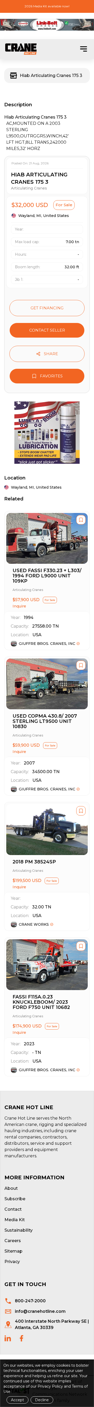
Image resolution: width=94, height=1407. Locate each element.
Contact (13, 1209)
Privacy (12, 1261)
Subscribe (14, 1198)
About (11, 1188)
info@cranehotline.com (40, 1311)
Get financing (47, 307)
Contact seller (47, 330)
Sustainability (18, 1230)
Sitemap (13, 1251)
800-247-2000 (30, 1300)
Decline (42, 1400)
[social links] (7, 1338)
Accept (17, 1400)
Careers (12, 1240)
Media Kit (14, 1219)
